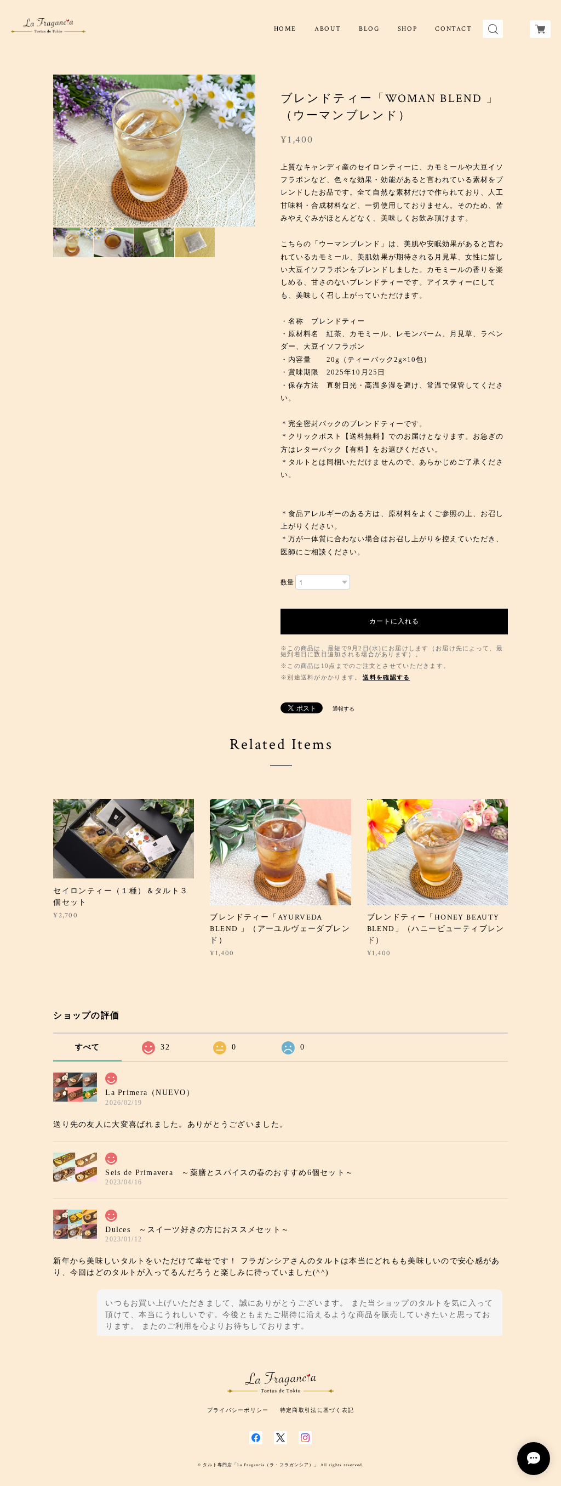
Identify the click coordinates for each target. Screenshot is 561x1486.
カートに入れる (394, 621)
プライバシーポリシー (238, 1410)
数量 (287, 582)
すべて (87, 1047)
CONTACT (453, 29)
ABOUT (327, 29)
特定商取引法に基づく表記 (317, 1410)
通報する (343, 709)
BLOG (369, 29)
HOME (285, 29)
